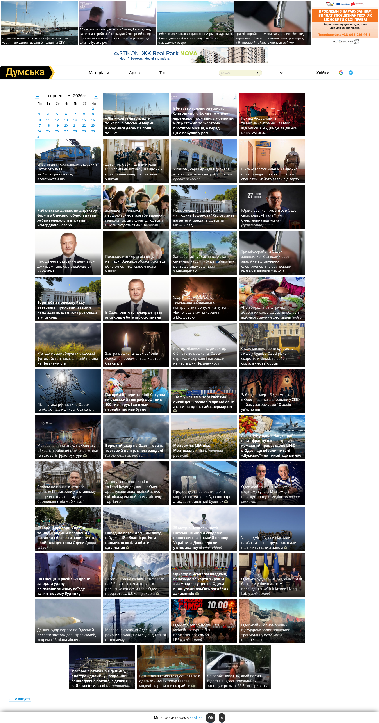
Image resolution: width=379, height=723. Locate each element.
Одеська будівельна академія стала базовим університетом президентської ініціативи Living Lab (271, 586)
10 (39, 120)
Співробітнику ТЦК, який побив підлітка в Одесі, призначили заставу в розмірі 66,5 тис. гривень (237, 680)
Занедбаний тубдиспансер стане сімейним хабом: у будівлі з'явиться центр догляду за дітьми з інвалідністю (204, 264)
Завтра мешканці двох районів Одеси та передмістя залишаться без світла (133, 358)
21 (75, 125)
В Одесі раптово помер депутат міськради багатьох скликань (134, 315)
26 (57, 131)
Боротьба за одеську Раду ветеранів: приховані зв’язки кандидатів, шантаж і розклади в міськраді (67, 310)
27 (66, 131)
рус (281, 72)
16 (93, 120)
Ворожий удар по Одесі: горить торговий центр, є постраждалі (134, 450)
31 (39, 136)
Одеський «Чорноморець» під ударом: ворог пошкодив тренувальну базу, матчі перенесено (265, 632)
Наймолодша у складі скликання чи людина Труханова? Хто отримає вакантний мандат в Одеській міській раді (203, 217)
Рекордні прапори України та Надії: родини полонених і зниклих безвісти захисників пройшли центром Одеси (67, 537)
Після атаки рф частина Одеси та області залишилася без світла (65, 407)
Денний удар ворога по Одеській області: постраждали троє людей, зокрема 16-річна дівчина (66, 634)
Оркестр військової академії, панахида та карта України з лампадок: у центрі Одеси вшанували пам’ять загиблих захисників (200, 583)
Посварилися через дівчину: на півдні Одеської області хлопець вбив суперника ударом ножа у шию (135, 264)
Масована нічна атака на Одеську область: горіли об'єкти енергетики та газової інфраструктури (67, 450)
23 (93, 125)
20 (66, 125)
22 (84, 125)
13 (66, 120)
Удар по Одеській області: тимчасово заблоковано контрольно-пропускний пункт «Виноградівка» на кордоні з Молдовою (199, 307)
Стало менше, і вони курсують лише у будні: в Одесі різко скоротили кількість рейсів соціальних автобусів (267, 356)
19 (57, 125)
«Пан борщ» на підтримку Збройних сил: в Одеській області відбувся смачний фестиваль (272, 312)
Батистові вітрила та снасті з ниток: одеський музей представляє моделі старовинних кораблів (169, 680)
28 (75, 131)
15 (84, 120)
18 (48, 125)
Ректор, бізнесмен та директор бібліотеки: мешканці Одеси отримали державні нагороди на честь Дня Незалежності (199, 356)
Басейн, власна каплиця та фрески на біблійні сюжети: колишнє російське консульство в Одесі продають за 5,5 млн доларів (134, 586)
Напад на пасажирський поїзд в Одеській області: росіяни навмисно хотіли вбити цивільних (133, 540)
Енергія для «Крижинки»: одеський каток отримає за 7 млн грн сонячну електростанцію (67, 171)
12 (57, 120)
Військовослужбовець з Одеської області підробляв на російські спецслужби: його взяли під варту (270, 174)
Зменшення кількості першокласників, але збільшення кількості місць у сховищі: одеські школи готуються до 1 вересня (134, 217)
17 (39, 125)
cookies (196, 717)
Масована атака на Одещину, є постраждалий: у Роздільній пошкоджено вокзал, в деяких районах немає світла (100, 678)
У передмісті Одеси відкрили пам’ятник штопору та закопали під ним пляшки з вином (268, 542)
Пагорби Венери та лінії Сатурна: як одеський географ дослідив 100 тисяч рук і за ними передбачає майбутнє (135, 402)
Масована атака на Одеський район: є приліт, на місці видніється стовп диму (135, 634)
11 (48, 120)
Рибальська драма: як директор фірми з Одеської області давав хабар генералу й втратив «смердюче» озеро (194, 38)
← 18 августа (20, 698)
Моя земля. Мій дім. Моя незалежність (198, 450)
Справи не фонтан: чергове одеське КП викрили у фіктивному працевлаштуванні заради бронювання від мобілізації (66, 494)
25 (48, 131)
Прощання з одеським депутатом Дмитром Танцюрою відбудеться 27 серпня (66, 266)
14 (75, 120)
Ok (210, 717)
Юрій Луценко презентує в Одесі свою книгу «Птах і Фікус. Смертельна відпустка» (269, 217)
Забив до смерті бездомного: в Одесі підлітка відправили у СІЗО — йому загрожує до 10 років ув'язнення (270, 402)
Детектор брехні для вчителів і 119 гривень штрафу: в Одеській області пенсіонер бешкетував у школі (134, 171)
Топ (162, 73)
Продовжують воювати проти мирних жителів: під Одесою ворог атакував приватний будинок (203, 496)
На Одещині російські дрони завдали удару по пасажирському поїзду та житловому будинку (64, 586)
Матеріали (99, 73)
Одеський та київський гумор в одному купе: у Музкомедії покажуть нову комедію (270, 494)
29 (84, 131)
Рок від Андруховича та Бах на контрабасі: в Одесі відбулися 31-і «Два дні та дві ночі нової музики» (269, 125)
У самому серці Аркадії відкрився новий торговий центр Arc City (202, 174)
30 (93, 131)
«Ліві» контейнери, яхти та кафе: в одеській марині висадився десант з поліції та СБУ (35, 40)
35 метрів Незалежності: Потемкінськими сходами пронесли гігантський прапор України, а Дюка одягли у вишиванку (200, 537)
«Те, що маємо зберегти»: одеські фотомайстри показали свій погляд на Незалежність (67, 358)
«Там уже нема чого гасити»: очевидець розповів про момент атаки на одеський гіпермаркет (203, 401)
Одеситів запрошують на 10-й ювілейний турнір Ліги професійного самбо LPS (199, 632)
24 (39, 131)
